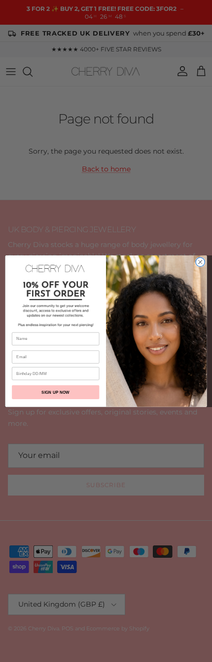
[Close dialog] (200, 261)
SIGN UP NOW (55, 392)
